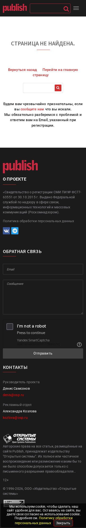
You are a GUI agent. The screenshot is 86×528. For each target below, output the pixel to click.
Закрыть (63, 523)
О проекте (14, 179)
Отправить (43, 353)
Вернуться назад (22, 70)
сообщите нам (32, 109)
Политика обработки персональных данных (38, 221)
